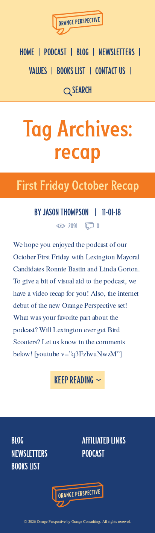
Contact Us (110, 71)
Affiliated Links (104, 440)
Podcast (55, 52)
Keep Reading (73, 380)
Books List (71, 71)
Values (38, 71)
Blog (82, 52)
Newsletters (117, 52)
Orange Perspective (77, 23)
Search (82, 90)
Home (27, 52)
